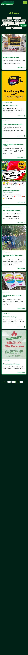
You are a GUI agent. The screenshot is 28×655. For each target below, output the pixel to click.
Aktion (9, 18)
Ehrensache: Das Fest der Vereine (11, 364)
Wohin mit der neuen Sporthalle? (11, 57)
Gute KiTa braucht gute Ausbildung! (12, 210)
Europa (23, 20)
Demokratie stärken (7, 20)
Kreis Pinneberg (20, 23)
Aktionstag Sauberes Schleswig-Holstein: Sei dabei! (13, 145)
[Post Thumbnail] (14, 43)
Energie (17, 20)
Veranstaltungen (17, 27)
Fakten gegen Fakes (8, 23)
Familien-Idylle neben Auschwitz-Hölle (13, 124)
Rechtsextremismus (13, 25)
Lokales (4, 25)
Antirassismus (17, 18)
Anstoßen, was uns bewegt (9, 317)
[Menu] (25, 2)
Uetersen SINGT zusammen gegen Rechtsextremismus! (11, 191)
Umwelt (8, 27)
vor (25, 382)
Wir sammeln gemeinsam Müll (10, 106)
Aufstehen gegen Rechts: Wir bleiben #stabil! (12, 296)
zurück (4, 382)
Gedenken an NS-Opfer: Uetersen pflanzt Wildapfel (13, 256)
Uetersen (23, 25)
